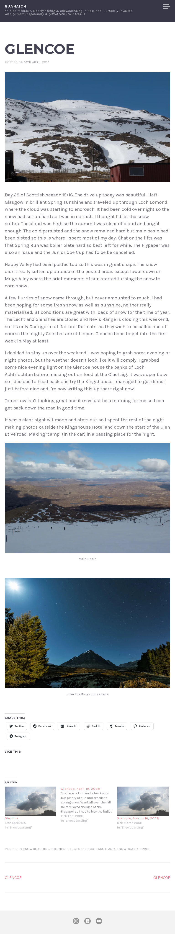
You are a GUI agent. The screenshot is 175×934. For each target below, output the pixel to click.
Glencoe (12, 818)
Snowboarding (36, 849)
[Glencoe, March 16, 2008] (142, 801)
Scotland (106, 849)
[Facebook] (87, 921)
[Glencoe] (30, 801)
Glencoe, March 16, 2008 (138, 818)
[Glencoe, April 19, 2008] (89, 805)
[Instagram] (76, 921)
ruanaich (15, 6)
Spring (146, 849)
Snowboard (127, 849)
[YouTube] (99, 921)
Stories (58, 849)
